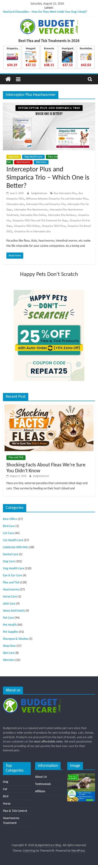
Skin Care (9, 653)
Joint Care (9, 603)
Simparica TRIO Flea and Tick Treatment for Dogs (40, 220)
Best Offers (10, 519)
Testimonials (43, 784)
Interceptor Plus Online (33, 215)
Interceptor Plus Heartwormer (30, 209)
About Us (41, 777)
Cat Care (8, 533)
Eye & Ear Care (12, 575)
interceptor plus (15, 204)
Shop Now (9, 646)
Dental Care (10, 554)
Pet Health (10, 625)
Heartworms (23, 162)
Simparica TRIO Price (53, 226)
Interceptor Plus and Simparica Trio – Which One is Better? (47, 178)
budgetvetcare (39, 193)
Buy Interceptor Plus (65, 193)
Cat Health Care (13, 540)
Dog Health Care (33, 156)
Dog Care (14, 156)
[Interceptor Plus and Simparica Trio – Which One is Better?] (49, 105)
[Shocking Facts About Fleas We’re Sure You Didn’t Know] (49, 406)
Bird (5, 796)
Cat (5, 789)
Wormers (41, 162)
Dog (5, 782)
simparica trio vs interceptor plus (32, 231)
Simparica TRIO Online (26, 226)
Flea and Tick (16, 457)
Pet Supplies (10, 632)
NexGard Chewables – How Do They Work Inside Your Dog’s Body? (45, 12)
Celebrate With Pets (15, 547)
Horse (6, 803)
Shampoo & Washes (15, 639)
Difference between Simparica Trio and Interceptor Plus (57, 199)
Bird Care (9, 526)
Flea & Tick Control (15, 811)
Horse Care (10, 596)
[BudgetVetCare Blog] (8, 79)
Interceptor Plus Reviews (62, 215)
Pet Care (8, 618)
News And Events (14, 610)
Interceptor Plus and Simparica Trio (45, 204)
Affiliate (40, 791)
